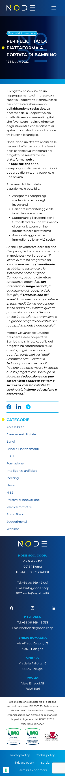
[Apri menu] (53, 7)
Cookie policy (45, 755)
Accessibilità (15, 427)
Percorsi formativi (19, 507)
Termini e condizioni (32, 770)
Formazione (15, 463)
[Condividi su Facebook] (8, 406)
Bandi (10, 441)
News (10, 485)
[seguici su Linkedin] (53, 608)
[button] (13, 736)
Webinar (12, 529)
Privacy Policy (20, 755)
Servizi (45, 762)
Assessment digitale (21, 434)
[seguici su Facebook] (11, 608)
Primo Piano (15, 514)
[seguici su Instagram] (32, 608)
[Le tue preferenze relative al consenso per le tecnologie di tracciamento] (6, 770)
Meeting (12, 478)
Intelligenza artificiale (21, 470)
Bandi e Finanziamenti (22, 449)
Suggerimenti (16, 521)
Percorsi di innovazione (22, 33)
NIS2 (9, 492)
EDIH (10, 456)
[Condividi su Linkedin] (18, 406)
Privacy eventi (25, 762)
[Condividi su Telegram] (28, 406)
